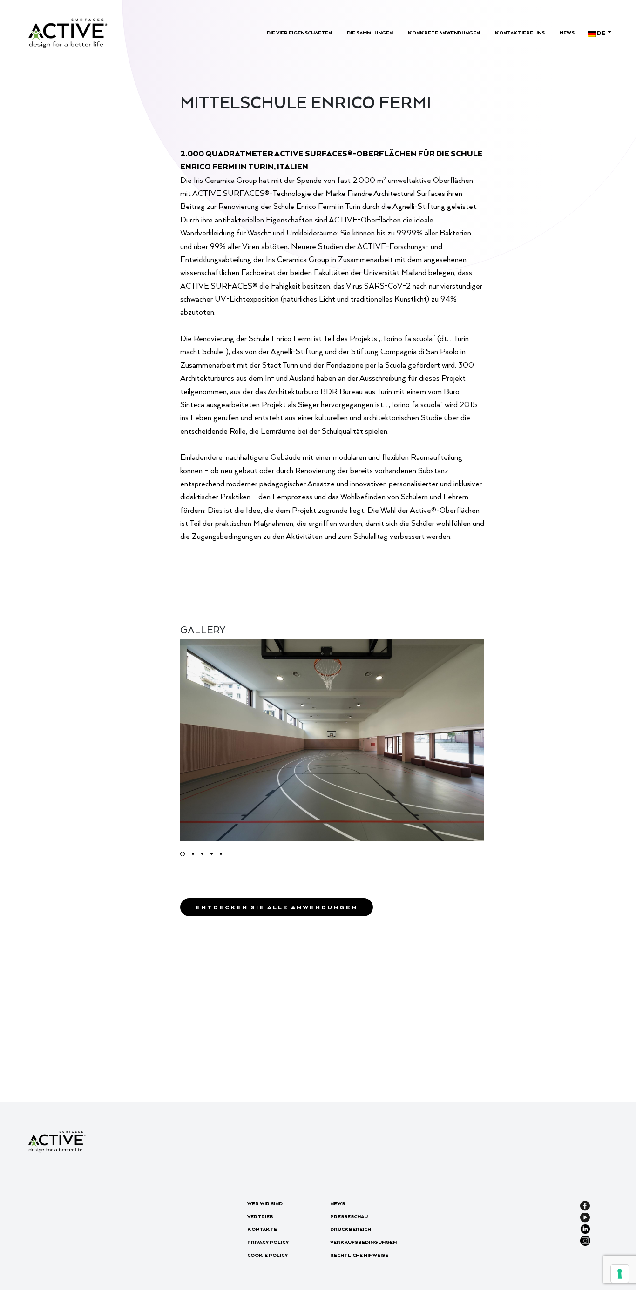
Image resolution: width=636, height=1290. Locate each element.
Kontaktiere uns (520, 32)
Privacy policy (268, 1242)
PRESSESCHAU (349, 1216)
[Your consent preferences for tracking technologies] (620, 1274)
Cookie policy (267, 1255)
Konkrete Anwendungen (444, 32)
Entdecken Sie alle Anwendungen (277, 907)
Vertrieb (260, 1216)
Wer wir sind (265, 1203)
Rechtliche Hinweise (359, 1255)
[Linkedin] (585, 1228)
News (567, 32)
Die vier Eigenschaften (299, 32)
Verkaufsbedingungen (363, 1242)
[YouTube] (585, 1216)
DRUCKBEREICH (350, 1229)
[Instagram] (585, 1240)
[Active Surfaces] (68, 32)
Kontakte (262, 1229)
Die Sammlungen (370, 32)
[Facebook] (585, 1205)
